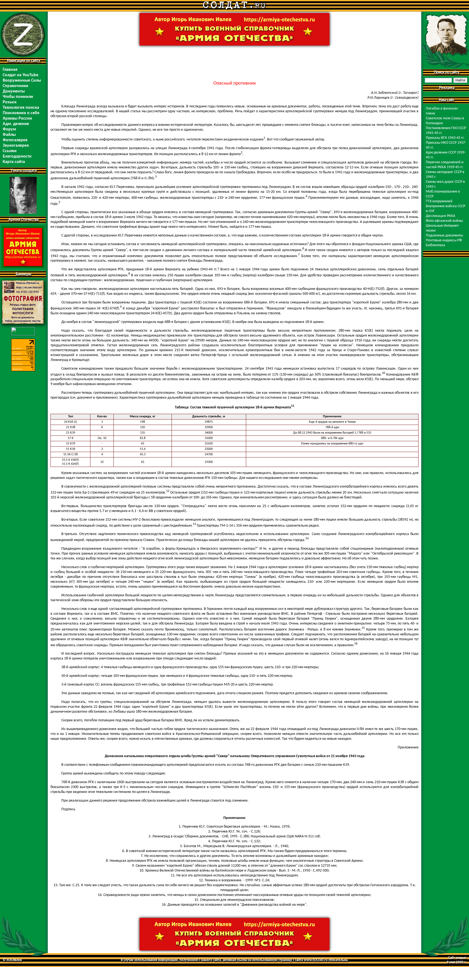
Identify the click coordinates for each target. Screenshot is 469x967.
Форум (9, 129)
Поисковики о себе (21, 113)
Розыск (10, 102)
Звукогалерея (16, 145)
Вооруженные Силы (22, 80)
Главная (10, 70)
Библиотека (435, 245)
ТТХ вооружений (439, 201)
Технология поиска (21, 107)
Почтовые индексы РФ (444, 240)
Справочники (15, 86)
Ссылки (10, 151)
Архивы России (17, 118)
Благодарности (17, 156)
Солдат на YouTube (20, 75)
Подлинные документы (444, 235)
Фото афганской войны (444, 221)
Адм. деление (16, 124)
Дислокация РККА (440, 216)
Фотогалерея (15, 140)
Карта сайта (14, 162)
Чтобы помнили (18, 97)
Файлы (9, 135)
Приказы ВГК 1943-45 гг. (445, 138)
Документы (14, 91)
